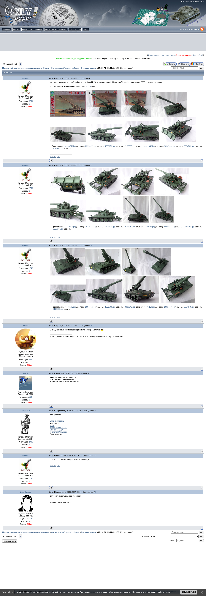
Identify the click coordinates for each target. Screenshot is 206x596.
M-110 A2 (102, 68)
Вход (86, 29)
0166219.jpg (130, 227)
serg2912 (26, 411)
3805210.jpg (149, 307)
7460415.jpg (70, 227)
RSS (201, 55)
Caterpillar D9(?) (56, 430)
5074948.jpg (189, 307)
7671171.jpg (58, 148)
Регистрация (75, 29)
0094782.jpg (189, 146)
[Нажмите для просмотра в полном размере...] (68, 116)
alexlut (26, 326)
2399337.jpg (90, 146)
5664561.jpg (70, 307)
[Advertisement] (103, 42)
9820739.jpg (169, 146)
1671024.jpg (90, 227)
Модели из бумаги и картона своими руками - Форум (25, 68)
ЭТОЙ (88, 86)
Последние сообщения (32, 29)
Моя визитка (57, 421)
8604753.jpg (70, 146)
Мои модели (55, 157)
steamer (25, 78)
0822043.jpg (149, 146)
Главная (6, 29)
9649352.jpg (189, 227)
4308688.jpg (149, 227)
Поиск (195, 55)
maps (25, 373)
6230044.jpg (58, 229)
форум (16, 29)
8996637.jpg (169, 227)
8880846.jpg (130, 307)
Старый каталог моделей (56, 29)
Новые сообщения (156, 55)
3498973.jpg (110, 227)
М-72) (52, 426)
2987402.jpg (90, 307)
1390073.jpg (110, 146)
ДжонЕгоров (25, 492)
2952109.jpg (169, 307)
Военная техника (88, 68)
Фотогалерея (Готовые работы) (65, 68)
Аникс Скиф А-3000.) (58, 428)
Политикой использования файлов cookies (151, 592)
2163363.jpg (130, 146)
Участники (170, 55)
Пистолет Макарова (58, 432)
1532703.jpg (110, 307)
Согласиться (189, 592)
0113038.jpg (58, 309)
